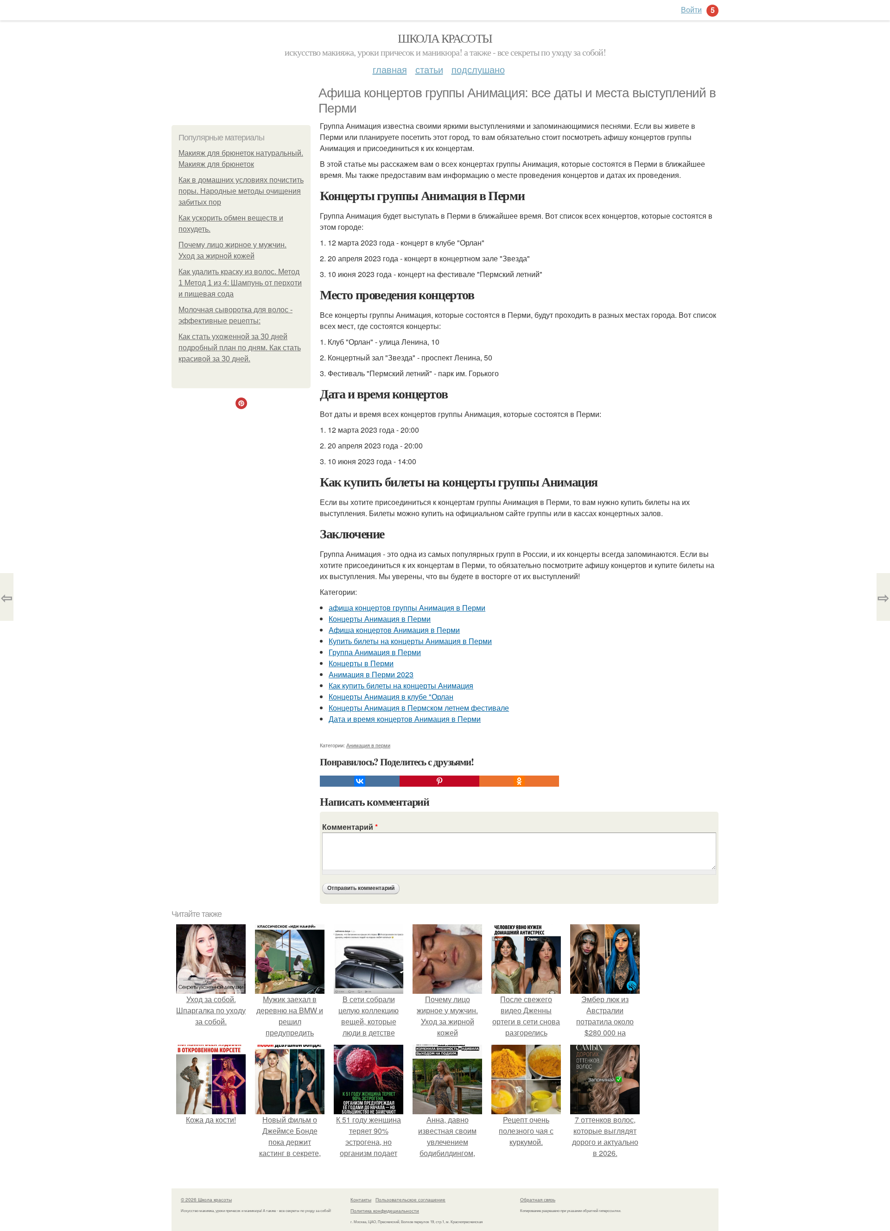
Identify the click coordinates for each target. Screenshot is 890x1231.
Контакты (360, 1199)
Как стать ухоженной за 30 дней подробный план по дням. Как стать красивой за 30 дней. (239, 348)
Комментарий (350, 826)
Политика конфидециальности (384, 1210)
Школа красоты (445, 38)
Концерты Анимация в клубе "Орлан (391, 696)
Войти (691, 9)
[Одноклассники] (519, 781)
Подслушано (478, 69)
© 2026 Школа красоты (206, 1199)
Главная (390, 69)
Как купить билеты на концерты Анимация (401, 685)
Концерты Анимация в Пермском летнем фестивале (419, 707)
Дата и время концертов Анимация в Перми (405, 718)
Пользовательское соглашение (410, 1199)
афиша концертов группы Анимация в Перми (407, 607)
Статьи (429, 69)
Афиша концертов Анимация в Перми (394, 630)
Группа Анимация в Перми (375, 652)
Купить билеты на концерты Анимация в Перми (410, 641)
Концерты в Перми (361, 663)
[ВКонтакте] (360, 781)
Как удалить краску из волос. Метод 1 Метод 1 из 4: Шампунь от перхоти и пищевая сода (240, 283)
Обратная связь (537, 1199)
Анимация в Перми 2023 (371, 674)
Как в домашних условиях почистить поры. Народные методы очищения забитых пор (241, 191)
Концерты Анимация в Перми (380, 618)
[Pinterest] (439, 781)
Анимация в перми (368, 745)
